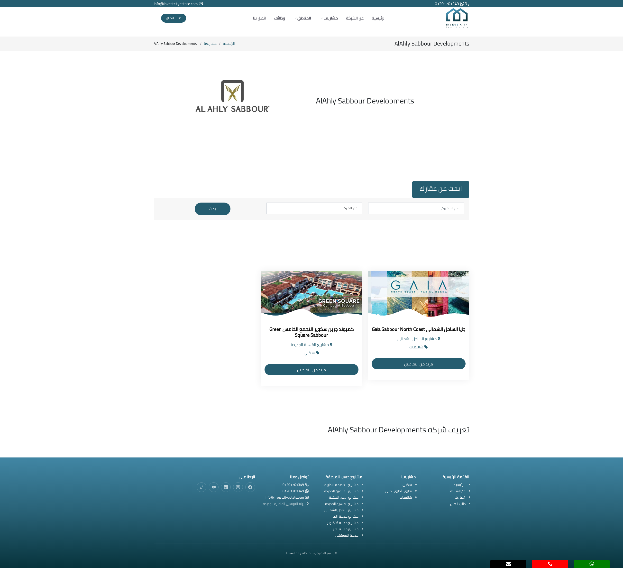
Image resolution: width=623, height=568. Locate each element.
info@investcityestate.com (176, 3)
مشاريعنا (210, 43)
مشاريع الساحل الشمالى (341, 510)
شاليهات (406, 498)
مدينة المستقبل (346, 536)
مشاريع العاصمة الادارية (341, 485)
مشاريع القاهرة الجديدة (341, 504)
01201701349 (447, 3)
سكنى (407, 485)
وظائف (279, 18)
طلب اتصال (173, 18)
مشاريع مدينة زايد (345, 517)
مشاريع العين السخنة (343, 498)
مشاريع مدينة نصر (345, 529)
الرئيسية (378, 18)
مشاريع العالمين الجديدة (341, 491)
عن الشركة (355, 18)
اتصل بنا (259, 18)
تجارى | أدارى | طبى (398, 491)
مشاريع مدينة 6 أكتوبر (342, 523)
